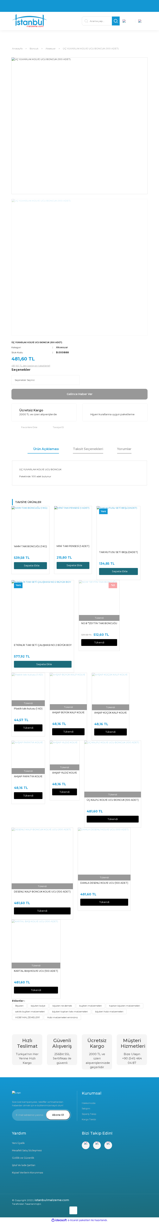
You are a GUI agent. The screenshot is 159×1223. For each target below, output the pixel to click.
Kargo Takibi (89, 1119)
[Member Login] (127, 21)
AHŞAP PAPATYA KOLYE (28, 776)
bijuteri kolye (38, 1005)
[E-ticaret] (79, 1220)
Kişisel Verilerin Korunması (27, 1172)
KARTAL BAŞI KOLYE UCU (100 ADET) (36, 970)
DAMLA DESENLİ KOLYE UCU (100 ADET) (104, 882)
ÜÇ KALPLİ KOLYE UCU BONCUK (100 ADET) (113, 799)
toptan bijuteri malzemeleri (124, 1005)
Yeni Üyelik (18, 1143)
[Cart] (143, 21)
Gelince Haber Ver (79, 394)
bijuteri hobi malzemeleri (109, 1011)
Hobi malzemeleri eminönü (62, 1017)
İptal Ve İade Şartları (23, 1165)
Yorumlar (124, 449)
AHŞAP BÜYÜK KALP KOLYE (68, 712)
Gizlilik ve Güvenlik (23, 1157)
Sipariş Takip (89, 1113)
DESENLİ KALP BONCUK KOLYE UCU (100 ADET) (42, 891)
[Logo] (44, 21)
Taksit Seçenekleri (88, 449)
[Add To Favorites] (24, 427)
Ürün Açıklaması (46, 449)
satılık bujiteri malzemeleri (30, 1011)
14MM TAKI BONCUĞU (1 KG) (30, 546)
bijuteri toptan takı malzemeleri (70, 1011)
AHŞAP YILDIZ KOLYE (64, 772)
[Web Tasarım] (44, 1209)
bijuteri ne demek (62, 1005)
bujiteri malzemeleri (90, 1005)
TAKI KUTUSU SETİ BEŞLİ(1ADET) (118, 552)
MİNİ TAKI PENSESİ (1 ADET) (73, 546)
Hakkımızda (88, 1103)
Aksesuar (62, 347)
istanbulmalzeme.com (52, 1200)
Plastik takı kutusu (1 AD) (28, 708)
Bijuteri (19, 1005)
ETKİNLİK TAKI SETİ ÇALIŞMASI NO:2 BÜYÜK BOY (43, 645)
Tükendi (99, 642)
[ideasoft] (59, 1220)
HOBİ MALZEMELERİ (27, 1017)
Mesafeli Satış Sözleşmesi (27, 1150)
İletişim (86, 1108)
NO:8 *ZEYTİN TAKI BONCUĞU (99, 623)
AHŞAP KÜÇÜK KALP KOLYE (110, 712)
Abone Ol (58, 1114)
